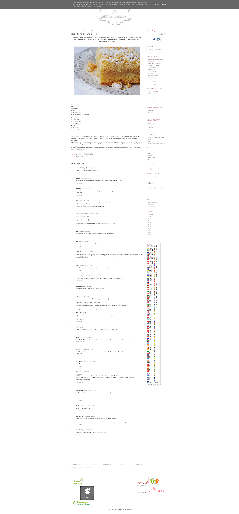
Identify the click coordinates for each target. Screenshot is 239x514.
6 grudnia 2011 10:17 (84, 200)
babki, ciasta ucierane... (154, 63)
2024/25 (150, 214)
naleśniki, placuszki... (153, 127)
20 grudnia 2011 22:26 (90, 390)
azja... (149, 141)
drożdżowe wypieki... (153, 75)
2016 (149, 230)
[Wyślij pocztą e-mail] (85, 154)
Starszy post (139, 464)
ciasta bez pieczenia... (153, 65)
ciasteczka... (151, 61)
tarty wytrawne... (152, 180)
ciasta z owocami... (153, 71)
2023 (149, 216)
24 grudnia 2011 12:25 (88, 406)
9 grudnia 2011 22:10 (84, 296)
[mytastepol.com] (142, 485)
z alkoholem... (151, 103)
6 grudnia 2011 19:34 (85, 231)
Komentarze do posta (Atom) (85, 467)
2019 (149, 224)
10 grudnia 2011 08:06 (86, 337)
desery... (150, 93)
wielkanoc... (151, 204)
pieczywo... (151, 167)
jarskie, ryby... (151, 159)
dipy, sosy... (151, 112)
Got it (164, 4)
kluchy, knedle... (152, 123)
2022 (149, 218)
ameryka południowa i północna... (157, 143)
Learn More (156, 4)
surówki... (150, 193)
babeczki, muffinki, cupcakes (155, 59)
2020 (149, 222)
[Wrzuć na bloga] (87, 154)
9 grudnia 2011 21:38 (86, 275)
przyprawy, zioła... (153, 114)
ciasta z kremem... (153, 67)
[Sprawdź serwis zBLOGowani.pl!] (143, 492)
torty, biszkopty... (152, 84)
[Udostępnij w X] (89, 154)
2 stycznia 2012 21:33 (89, 416)
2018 (149, 226)
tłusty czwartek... (152, 206)
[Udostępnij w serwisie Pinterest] (92, 154)
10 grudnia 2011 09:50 (87, 349)
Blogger (130, 509)
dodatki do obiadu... (153, 151)
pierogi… (150, 125)
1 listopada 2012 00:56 (86, 430)
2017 (149, 228)
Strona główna (107, 464)
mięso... (150, 155)
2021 (149, 220)
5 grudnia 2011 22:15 (85, 188)
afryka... (150, 139)
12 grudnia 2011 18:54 (89, 361)
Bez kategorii (79, 156)
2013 (149, 237)
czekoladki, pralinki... (153, 91)
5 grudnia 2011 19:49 (86, 178)
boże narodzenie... (153, 202)
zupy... (149, 153)
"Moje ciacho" (111, 41)
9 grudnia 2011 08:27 (87, 251)
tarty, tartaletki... (152, 81)
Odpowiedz (79, 172)
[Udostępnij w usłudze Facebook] (91, 154)
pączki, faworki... (152, 77)
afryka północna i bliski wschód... (156, 137)
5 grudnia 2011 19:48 (88, 168)
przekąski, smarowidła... (154, 169)
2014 (149, 234)
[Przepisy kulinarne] (78, 485)
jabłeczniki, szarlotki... (154, 69)
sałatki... (150, 191)
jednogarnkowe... (152, 157)
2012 (149, 239)
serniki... (150, 79)
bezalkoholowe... (152, 101)
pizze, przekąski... (152, 177)
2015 (149, 232)
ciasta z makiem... (152, 73)
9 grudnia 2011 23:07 (86, 327)
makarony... (151, 129)
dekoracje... (151, 110)
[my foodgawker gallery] (87, 499)
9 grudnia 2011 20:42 (86, 265)
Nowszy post (75, 464)
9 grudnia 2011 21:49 (87, 286)
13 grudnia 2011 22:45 (84, 371)
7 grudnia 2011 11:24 (84, 241)
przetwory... (151, 195)
